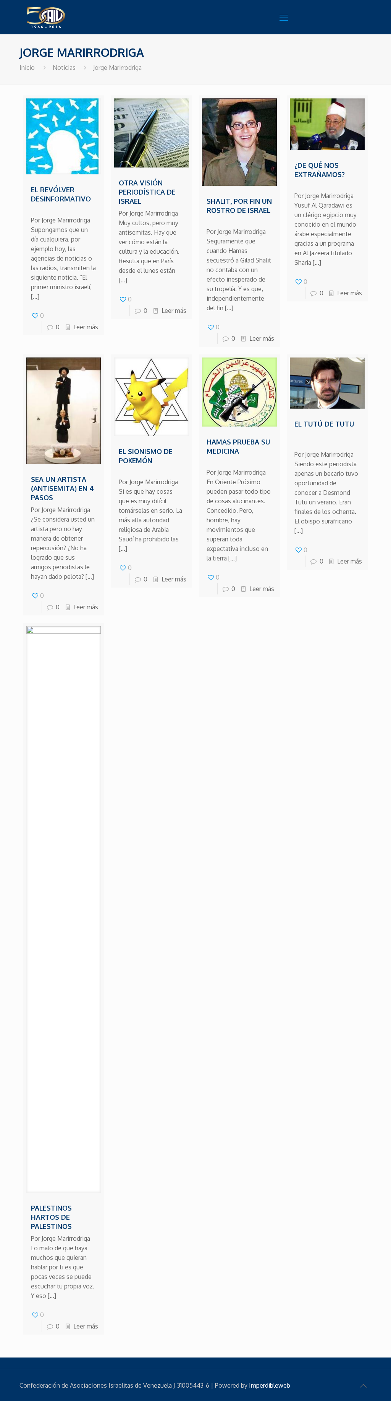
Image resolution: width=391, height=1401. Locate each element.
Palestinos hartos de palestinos (51, 1217)
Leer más (85, 327)
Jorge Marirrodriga (117, 67)
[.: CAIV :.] (65, 17)
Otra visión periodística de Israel (147, 192)
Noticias (64, 67)
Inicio (27, 67)
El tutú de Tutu (324, 424)
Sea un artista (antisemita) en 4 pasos (62, 488)
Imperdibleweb (269, 1385)
